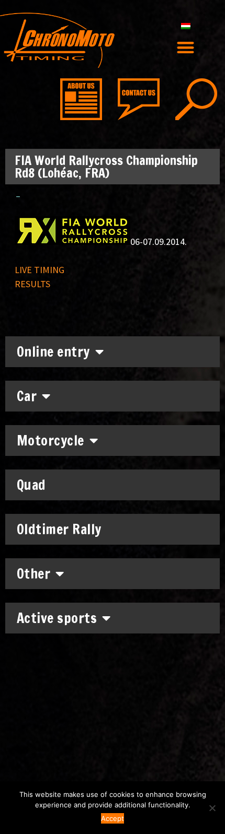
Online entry (53, 351)
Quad (31, 485)
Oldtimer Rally (59, 529)
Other (34, 573)
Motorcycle (50, 440)
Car (27, 396)
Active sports (57, 618)
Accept (112, 818)
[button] (186, 47)
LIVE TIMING (39, 270)
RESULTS (32, 284)
